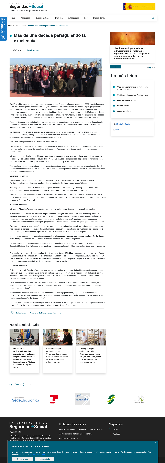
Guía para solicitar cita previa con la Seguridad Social (132, 88)
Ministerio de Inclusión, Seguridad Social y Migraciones (81, 429)
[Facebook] (11, 384)
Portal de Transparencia (68, 438)
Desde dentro (20, 26)
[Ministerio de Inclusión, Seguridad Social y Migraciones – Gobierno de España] (139, 7)
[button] (29, 384)
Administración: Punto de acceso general (75, 434)
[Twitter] (22, 384)
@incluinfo (119, 130)
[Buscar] (153, 18)
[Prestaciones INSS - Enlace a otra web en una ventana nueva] (111, 399)
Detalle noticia (123, 106)
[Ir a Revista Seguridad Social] (30, 6)
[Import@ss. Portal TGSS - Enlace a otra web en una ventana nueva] (54, 399)
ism (61, 313)
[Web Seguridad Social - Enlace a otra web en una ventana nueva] (82, 399)
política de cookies (37, 455)
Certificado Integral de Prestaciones (132, 95)
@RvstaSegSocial (122, 124)
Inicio (10, 26)
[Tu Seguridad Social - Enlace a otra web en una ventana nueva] (139, 399)
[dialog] (83, 452)
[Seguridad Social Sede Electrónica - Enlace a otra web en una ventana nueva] (25, 399)
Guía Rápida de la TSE (126, 100)
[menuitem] (13, 18)
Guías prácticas (124, 111)
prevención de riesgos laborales (43, 313)
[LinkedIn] (17, 384)
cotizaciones (21, 313)
